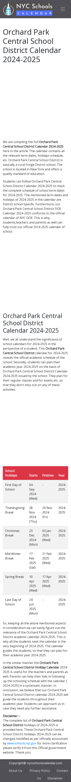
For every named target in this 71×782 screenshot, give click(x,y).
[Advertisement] (35, 101)
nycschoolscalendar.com (44, 763)
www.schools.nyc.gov (21, 743)
